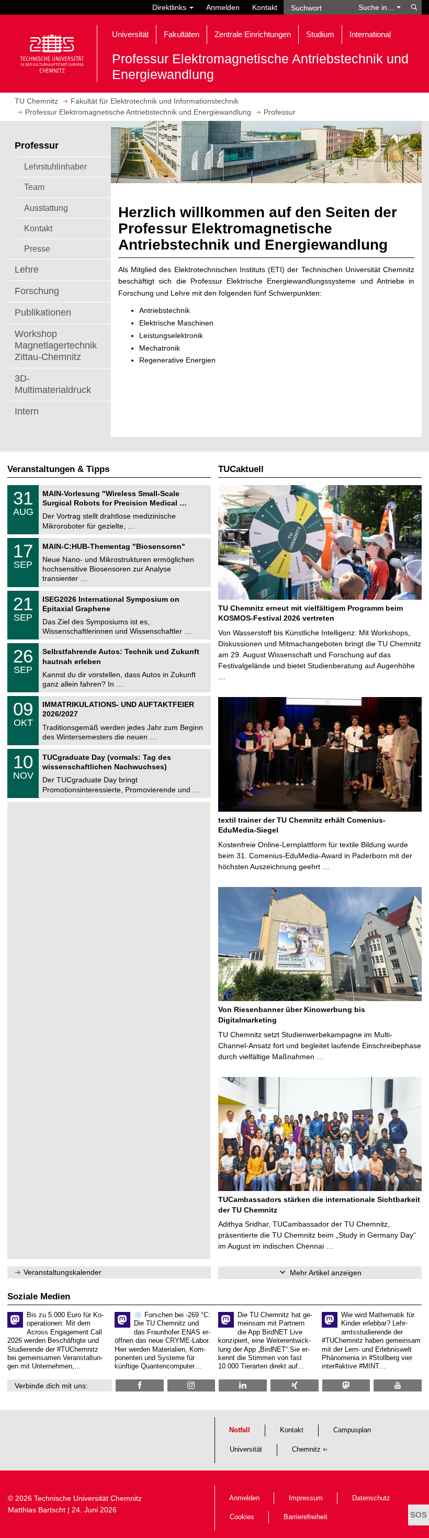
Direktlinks (170, 7)
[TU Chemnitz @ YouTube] (398, 1385)
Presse (37, 248)
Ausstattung (46, 207)
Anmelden (223, 7)
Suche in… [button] (377, 7)
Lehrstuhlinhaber (55, 166)
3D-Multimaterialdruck (53, 384)
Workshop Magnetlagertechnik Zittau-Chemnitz (56, 345)
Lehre (27, 269)
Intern (27, 411)
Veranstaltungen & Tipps (58, 469)
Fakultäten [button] (181, 34)
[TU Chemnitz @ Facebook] (140, 1385)
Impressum (306, 1498)
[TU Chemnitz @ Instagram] (191, 1385)
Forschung (37, 291)
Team (34, 187)
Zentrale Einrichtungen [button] (252, 34)
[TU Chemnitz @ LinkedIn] (243, 1385)
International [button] (370, 34)
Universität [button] (130, 34)
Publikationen (43, 312)
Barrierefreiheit (306, 1517)
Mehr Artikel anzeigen (326, 1272)
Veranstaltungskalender (62, 1272)
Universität (246, 1449)
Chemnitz (306, 1449)
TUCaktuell (241, 469)
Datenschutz (371, 1498)
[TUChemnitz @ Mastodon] (346, 1385)
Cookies (242, 1517)
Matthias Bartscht (36, 1510)
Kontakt (264, 7)
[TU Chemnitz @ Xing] (294, 1385)
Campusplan (352, 1430)
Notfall (239, 1430)
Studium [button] (320, 34)
